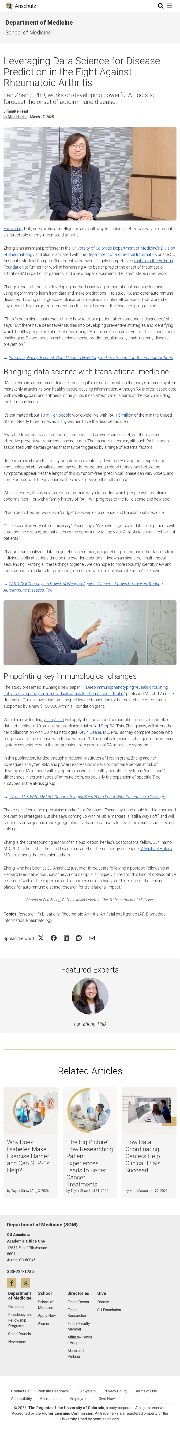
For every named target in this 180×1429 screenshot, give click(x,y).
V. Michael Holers (156, 848)
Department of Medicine (39, 22)
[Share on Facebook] (53, 938)
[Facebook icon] (14, 1283)
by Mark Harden (15, 117)
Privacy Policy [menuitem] (115, 1391)
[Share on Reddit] (78, 938)
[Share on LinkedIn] (66, 938)
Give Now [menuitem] (106, 1399)
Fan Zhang (13, 228)
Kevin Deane (89, 732)
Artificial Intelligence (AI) (122, 914)
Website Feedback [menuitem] (53, 1391)
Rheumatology (39, 920)
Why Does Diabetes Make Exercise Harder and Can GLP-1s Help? (28, 1156)
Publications (48, 914)
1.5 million (124, 415)
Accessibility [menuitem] (21, 1399)
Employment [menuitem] (80, 1399)
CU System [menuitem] (86, 1391)
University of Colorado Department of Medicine (114, 248)
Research (27, 914)
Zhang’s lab (54, 719)
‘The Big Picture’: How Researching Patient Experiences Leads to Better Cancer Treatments (89, 1163)
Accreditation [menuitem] (51, 1399)
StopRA (108, 725)
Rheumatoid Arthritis (79, 914)
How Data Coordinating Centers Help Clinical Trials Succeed (143, 1156)
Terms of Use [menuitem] (146, 1391)
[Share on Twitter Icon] (40, 938)
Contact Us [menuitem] (20, 1391)
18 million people (55, 415)
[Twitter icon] (27, 1283)
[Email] (91, 938)
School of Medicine (28, 32)
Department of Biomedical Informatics (122, 254)
